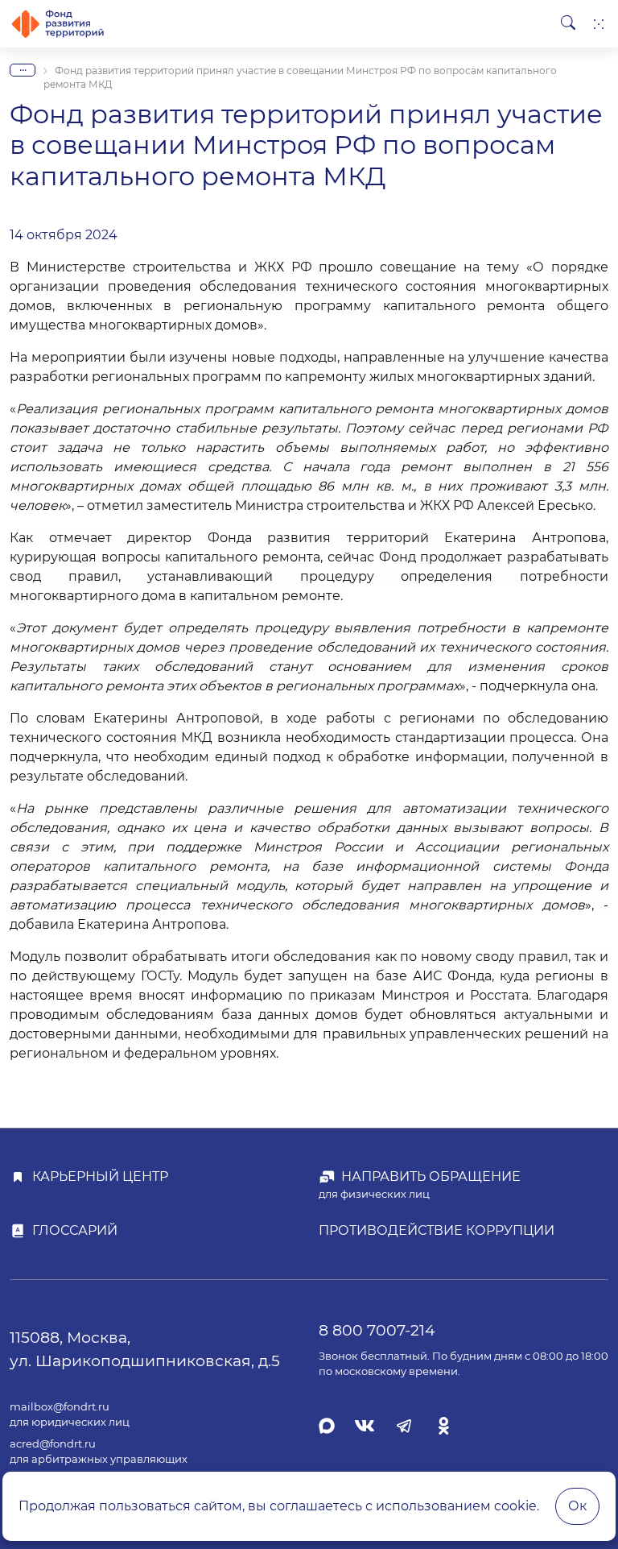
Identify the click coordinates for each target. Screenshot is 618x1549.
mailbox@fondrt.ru (59, 1407)
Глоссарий (74, 1230)
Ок (577, 1506)
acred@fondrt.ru (53, 1444)
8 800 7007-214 (377, 1330)
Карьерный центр (100, 1176)
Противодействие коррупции (436, 1230)
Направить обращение (431, 1176)
